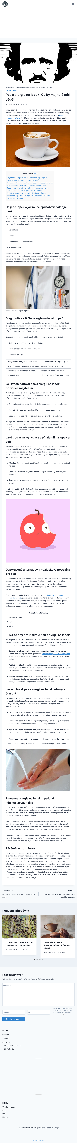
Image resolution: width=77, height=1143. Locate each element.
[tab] (34, 959)
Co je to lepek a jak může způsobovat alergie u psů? (27, 178)
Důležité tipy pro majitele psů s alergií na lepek (24, 191)
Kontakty (5, 1117)
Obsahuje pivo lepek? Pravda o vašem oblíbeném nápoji (57, 945)
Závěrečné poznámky (15, 198)
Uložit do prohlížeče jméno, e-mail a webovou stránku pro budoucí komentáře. (63, 1010)
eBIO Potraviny (12, 104)
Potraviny (6, 1042)
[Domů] (6, 87)
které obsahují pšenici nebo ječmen (56, 654)
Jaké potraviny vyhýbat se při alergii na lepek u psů (26, 185)
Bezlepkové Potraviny (12, 1046)
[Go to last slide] (6, 936)
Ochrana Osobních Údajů (48, 1128)
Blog (4, 1110)
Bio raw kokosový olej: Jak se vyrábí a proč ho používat (59, 894)
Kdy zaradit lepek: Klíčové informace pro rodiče (18, 894)
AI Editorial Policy (38, 1140)
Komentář (7, 985)
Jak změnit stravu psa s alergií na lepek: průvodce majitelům (30, 183)
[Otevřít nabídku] (73, 3)
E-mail (31, 1012)
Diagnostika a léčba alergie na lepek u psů (23, 180)
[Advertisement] (38, 23)
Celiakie (8, 91)
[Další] (71, 936)
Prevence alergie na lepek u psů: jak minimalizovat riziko (28, 196)
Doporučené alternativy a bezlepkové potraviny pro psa (28, 188)
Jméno (6, 1012)
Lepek (15, 91)
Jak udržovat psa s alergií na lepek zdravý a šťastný (26, 193)
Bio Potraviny (9, 1049)
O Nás (4, 1114)
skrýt (35, 174)
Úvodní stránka (8, 1107)
